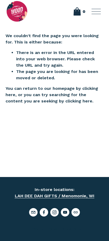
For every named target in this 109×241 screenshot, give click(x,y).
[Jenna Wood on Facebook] (44, 212)
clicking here (78, 101)
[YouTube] (65, 212)
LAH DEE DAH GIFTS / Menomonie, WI (54, 195)
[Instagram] (54, 212)
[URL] (75, 212)
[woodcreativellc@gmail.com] (33, 212)
